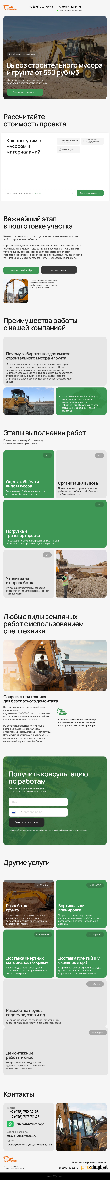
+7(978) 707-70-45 (38, 193)
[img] (28, 401)
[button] (25, 92)
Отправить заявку (27, 822)
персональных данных (76, 830)
